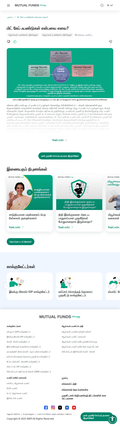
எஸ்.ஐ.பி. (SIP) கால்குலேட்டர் (19, 331)
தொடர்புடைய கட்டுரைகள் (20, 241)
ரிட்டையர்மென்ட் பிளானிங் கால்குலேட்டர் (23, 361)
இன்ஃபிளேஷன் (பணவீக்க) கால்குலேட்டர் (24, 346)
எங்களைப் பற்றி (69, 383)
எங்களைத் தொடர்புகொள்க (75, 389)
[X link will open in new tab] (60, 407)
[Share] (110, 42)
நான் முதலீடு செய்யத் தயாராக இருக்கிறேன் (60, 155)
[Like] (15, 41)
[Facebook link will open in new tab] (46, 407)
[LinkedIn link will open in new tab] (67, 407)
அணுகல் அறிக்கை (13, 414)
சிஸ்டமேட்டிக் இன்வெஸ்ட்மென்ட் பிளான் (78, 351)
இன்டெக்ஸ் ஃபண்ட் (15, 398)
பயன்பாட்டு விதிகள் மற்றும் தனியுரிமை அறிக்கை (54, 414)
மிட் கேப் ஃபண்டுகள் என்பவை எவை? (32, 17)
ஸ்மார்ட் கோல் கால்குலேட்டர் (18, 341)
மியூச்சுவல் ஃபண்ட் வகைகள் (74, 336)
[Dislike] (8, 41)
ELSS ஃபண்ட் (12, 388)
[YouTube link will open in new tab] (74, 407)
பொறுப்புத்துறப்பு (28, 414)
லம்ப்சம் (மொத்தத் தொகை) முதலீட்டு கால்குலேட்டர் (75, 293)
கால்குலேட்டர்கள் (14, 326)
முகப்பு (10, 17)
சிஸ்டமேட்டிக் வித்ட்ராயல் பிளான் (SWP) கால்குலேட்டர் (29, 371)
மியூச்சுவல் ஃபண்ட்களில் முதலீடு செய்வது (79, 341)
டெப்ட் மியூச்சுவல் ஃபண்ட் (17, 393)
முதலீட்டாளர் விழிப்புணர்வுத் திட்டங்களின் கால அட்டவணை (84, 397)
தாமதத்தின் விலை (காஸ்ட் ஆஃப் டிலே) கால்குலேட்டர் (28, 351)
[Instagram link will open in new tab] (53, 407)
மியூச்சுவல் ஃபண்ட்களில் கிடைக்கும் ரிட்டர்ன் (80, 346)
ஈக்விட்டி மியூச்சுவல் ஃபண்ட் (18, 383)
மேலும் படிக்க (58, 139)
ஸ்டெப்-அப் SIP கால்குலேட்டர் (19, 366)
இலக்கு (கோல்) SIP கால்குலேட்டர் (29, 292)
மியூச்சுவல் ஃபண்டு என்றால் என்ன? (76, 331)
